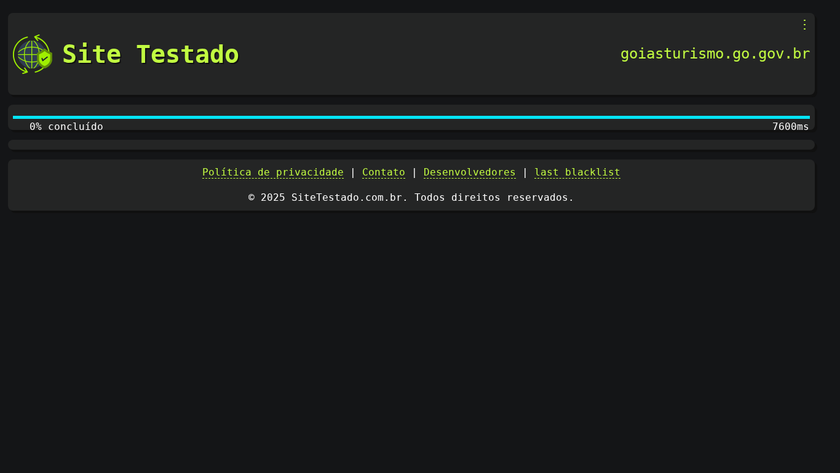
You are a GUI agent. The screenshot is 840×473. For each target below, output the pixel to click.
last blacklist (577, 172)
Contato (383, 172)
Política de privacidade (273, 172)
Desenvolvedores (470, 172)
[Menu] (805, 25)
